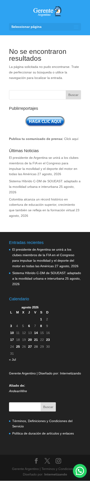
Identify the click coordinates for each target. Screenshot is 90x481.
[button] (80, 471)
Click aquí (71, 139)
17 (12, 340)
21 (36, 340)
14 (36, 333)
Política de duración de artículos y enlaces (43, 433)
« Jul (12, 359)
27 (30, 346)
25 (18, 346)
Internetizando (70, 373)
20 (30, 340)
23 (48, 340)
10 (12, 333)
